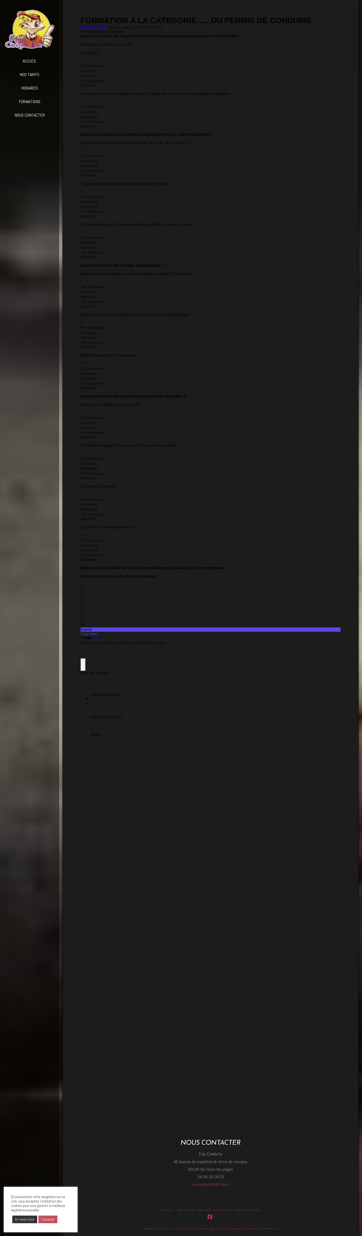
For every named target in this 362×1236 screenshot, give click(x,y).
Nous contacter (247, 1210)
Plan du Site (184, 1228)
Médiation (271, 1228)
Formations (222, 1210)
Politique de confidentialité (243, 1228)
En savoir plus (24, 1219)
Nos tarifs (185, 1210)
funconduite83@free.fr (210, 1184)
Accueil (168, 1210)
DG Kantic (165, 1228)
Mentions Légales (208, 1228)
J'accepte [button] (47, 1219)
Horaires (204, 1210)
